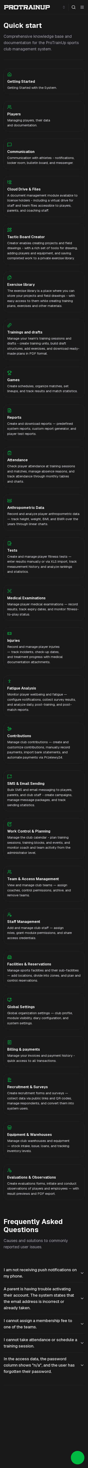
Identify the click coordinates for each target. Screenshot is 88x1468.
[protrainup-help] (27, 7)
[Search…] (73, 7)
